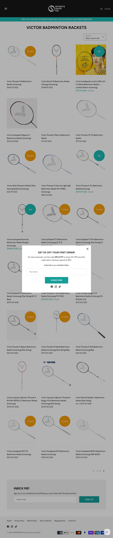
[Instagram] (56, 287)
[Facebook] (52, 287)
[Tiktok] (60, 287)
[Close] (87, 249)
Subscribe (56, 280)
